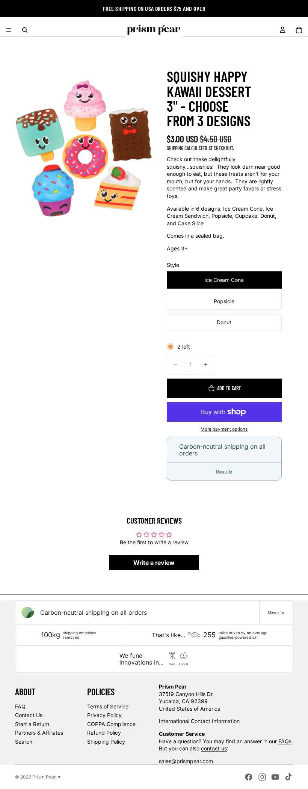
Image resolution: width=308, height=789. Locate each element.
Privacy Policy (104, 715)
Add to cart (229, 388)
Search (23, 741)
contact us (214, 748)
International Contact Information (199, 721)
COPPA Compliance (111, 724)
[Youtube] (275, 777)
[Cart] (299, 30)
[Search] (25, 30)
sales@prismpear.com (186, 761)
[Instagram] (262, 777)
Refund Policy (104, 732)
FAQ (20, 706)
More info (224, 471)
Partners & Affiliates (39, 732)
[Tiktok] (288, 777)
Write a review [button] (154, 562)
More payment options (224, 429)
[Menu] (8, 30)
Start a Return (32, 724)
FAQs (284, 741)
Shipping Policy (106, 741)
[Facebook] (248, 777)
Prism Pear (44, 777)
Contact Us (28, 715)
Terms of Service (107, 706)
